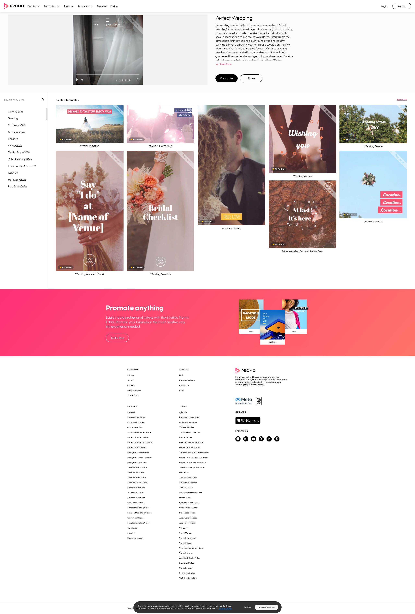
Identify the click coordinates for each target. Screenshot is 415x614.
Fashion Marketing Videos (139, 513)
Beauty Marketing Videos (139, 523)
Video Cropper (186, 568)
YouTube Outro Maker (137, 482)
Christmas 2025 (16, 125)
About (130, 380)
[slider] (76, 74)
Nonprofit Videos (135, 538)
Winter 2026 (15, 145)
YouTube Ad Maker (135, 472)
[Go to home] (16, 6)
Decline (247, 607)
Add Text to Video (187, 523)
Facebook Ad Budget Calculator (193, 457)
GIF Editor (183, 528)
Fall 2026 (13, 172)
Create (31, 6)
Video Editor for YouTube (190, 492)
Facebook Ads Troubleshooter (193, 462)
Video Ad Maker (186, 427)
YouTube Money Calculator (191, 467)
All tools (183, 412)
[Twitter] (261, 439)
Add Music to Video (188, 477)
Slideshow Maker (187, 573)
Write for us (132, 395)
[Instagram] (259, 401)
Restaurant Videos (135, 518)
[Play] (77, 79)
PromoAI (102, 6)
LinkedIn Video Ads (136, 487)
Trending (13, 118)
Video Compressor (187, 538)
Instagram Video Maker (138, 452)
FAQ (181, 375)
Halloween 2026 (17, 179)
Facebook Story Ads (136, 447)
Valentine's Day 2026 (20, 159)
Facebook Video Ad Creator (140, 442)
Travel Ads (132, 528)
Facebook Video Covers (190, 447)
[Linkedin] (269, 439)
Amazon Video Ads (136, 497)
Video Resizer (185, 543)
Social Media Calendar (189, 432)
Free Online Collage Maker (191, 442)
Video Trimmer (186, 553)
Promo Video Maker (136, 417)
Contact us (184, 385)
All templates (15, 111)
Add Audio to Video (188, 518)
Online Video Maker (188, 422)
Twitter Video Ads (135, 492)
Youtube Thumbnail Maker (191, 548)
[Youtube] (253, 439)
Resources (83, 6)
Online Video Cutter (188, 508)
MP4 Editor (184, 472)
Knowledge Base (187, 380)
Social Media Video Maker (139, 432)
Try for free (117, 338)
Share (251, 78)
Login (384, 6)
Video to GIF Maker (188, 482)
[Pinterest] (276, 439)
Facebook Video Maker (137, 437)
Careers (130, 385)
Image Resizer (185, 437)
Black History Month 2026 (22, 166)
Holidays (13, 138)
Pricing (114, 6)
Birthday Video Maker (189, 502)
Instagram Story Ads (136, 462)
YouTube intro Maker (136, 477)
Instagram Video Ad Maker (139, 457)
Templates (49, 6)
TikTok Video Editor (188, 578)
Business (131, 533)
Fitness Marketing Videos (138, 508)
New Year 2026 (16, 132)
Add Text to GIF (186, 487)
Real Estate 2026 (17, 186)
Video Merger (185, 533)
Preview (89, 120)
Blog (181, 390)
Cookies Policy (225, 608)
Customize (226, 78)
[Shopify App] (261, 420)
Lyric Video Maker (187, 513)
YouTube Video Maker (137, 467)
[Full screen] (138, 79)
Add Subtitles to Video (189, 558)
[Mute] (83, 79)
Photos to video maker (189, 417)
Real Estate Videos (135, 502)
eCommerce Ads (134, 427)
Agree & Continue (266, 607)
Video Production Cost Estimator (194, 452)
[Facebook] (243, 401)
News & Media (134, 390)
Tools (66, 6)
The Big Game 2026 (19, 152)
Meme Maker (185, 497)
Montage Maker (186, 563)
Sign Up (401, 6)
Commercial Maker (136, 422)
